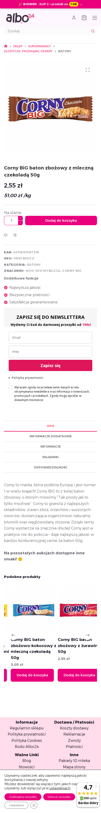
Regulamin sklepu (27, 728)
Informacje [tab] (50, 446)
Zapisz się (50, 365)
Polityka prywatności (27, 378)
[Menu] (94, 17)
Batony (34, 264)
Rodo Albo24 (27, 746)
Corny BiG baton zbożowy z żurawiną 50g (73, 645)
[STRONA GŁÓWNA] (6, 46)
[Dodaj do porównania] (14, 235)
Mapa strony (74, 767)
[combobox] (46, 31)
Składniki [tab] (50, 457)
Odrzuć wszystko (59, 796)
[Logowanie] (74, 18)
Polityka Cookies (27, 740)
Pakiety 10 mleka (74, 760)
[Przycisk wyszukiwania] (93, 31)
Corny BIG (72, 270)
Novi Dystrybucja (43, 270)
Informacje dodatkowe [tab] (51, 436)
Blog (26, 760)
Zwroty (74, 740)
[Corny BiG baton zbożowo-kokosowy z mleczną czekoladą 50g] (27, 609)
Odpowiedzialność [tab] (50, 467)
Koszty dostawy (74, 728)
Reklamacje (74, 734)
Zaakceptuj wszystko (23, 796)
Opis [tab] (50, 426)
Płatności (74, 746)
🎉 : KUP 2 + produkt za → (50, 4)
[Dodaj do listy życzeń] (5, 235)
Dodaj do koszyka (61, 220)
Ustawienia (16, 805)
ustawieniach (59, 788)
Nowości (27, 767)
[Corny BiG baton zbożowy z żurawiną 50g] (74, 609)
